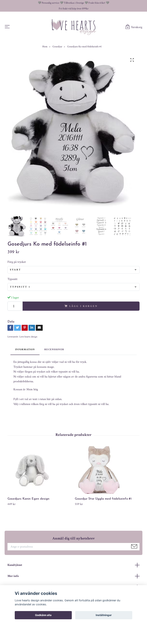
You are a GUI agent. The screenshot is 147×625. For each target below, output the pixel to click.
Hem (44, 46)
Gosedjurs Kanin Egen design (28, 498)
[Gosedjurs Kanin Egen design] (39, 470)
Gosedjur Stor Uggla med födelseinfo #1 (103, 498)
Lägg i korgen (83, 306)
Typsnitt (12, 279)
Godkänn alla (43, 615)
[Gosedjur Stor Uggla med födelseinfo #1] (107, 470)
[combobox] (73, 270)
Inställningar (104, 615)
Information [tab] (25, 349)
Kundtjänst (14, 565)
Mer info (13, 576)
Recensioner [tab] (54, 349)
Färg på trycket (16, 262)
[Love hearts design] (73, 27)
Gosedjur (57, 46)
